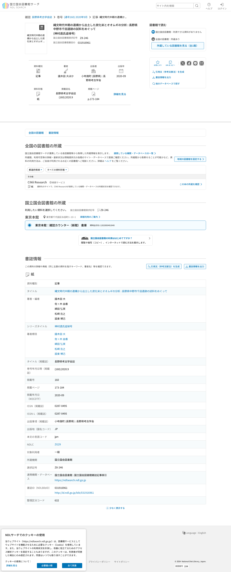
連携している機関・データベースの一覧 (133, 153)
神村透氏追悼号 (63, 326)
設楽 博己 (60, 354)
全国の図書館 (36, 133)
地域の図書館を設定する (189, 159)
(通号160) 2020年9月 (76, 17)
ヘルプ (209, 8)
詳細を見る (120, 94)
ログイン (222, 8)
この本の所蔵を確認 (189, 184)
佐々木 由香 (61, 339)
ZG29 (58, 444)
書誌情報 (54, 133)
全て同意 (72, 565)
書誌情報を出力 (163, 77)
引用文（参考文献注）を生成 (170, 71)
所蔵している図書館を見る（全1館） (178, 45)
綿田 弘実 (60, 344)
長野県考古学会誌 (42, 17)
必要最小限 (46, 565)
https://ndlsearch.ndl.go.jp (70, 480)
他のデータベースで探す (168, 83)
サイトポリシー (121, 561)
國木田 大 (60, 334)
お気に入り (158, 65)
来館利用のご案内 (89, 216)
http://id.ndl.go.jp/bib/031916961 (74, 492)
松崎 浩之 (60, 349)
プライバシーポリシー (99, 561)
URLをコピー (170, 65)
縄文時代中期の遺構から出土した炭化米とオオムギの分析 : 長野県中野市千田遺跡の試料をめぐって (111, 291)
